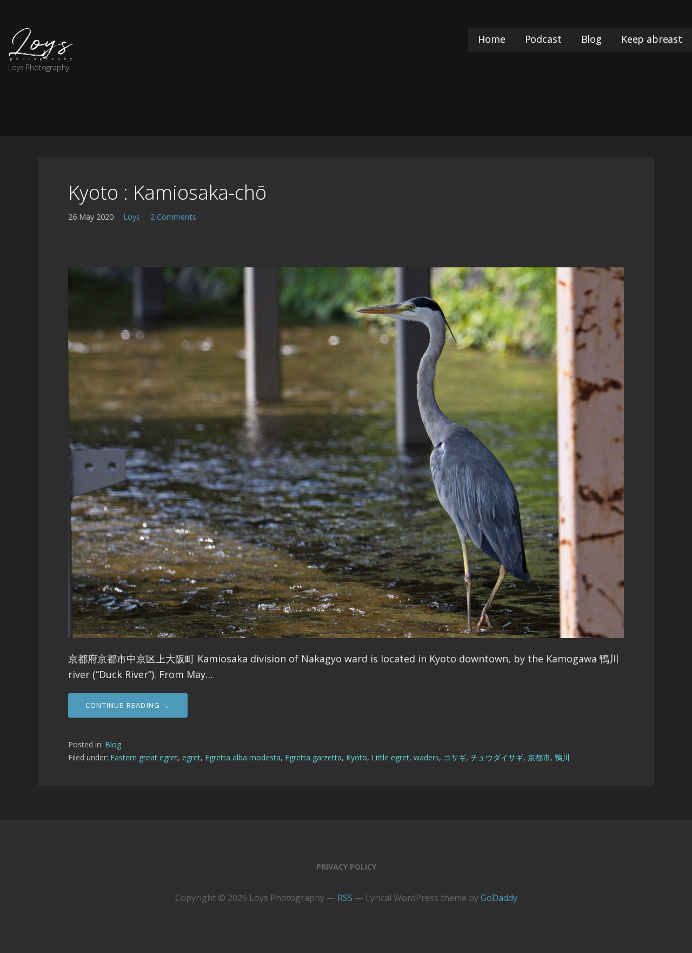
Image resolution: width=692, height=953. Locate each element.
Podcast (543, 38)
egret (191, 757)
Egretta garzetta (313, 757)
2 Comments (173, 217)
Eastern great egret (144, 757)
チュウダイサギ (496, 757)
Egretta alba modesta (243, 757)
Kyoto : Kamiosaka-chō (167, 192)
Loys (131, 217)
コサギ (454, 757)
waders (426, 757)
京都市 (539, 757)
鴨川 (562, 757)
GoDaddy (499, 898)
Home (491, 38)
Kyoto (356, 757)
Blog (591, 38)
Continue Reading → (127, 705)
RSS (344, 898)
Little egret (390, 757)
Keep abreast (651, 38)
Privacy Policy (346, 867)
